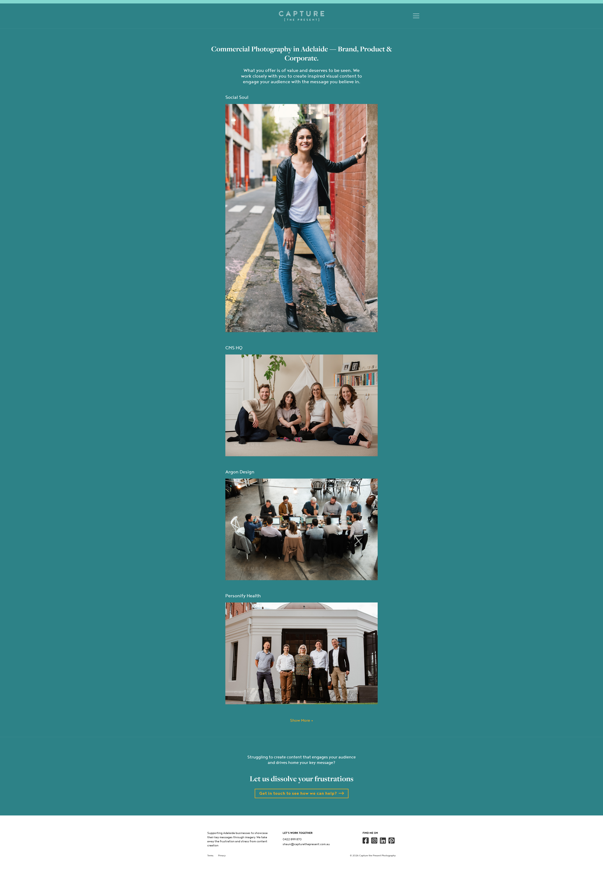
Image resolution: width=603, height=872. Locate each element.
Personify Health (243, 596)
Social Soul (236, 97)
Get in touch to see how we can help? (298, 793)
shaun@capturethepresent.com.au (306, 844)
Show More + (301, 720)
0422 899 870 (292, 839)
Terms (210, 855)
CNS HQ (233, 348)
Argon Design (239, 472)
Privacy (222, 855)
